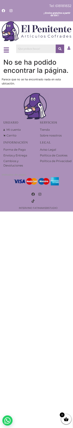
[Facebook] (33, 194)
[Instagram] (39, 194)
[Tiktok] (33, 201)
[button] (6, 50)
